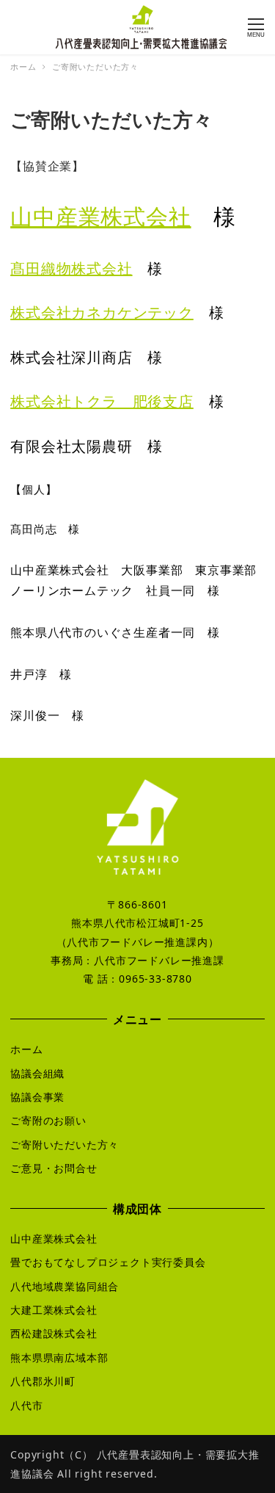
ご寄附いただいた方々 (64, 1145)
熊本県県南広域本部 (59, 1357)
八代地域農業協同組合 (64, 1286)
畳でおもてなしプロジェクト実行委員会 (107, 1262)
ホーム (26, 1049)
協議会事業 (37, 1097)
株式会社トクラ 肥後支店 (102, 401)
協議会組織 (37, 1073)
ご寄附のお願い (48, 1120)
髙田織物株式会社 (71, 268)
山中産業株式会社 (100, 216)
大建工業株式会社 (53, 1310)
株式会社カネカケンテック (102, 312)
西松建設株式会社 (53, 1333)
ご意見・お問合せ (53, 1168)
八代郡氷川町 (43, 1381)
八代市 (26, 1405)
